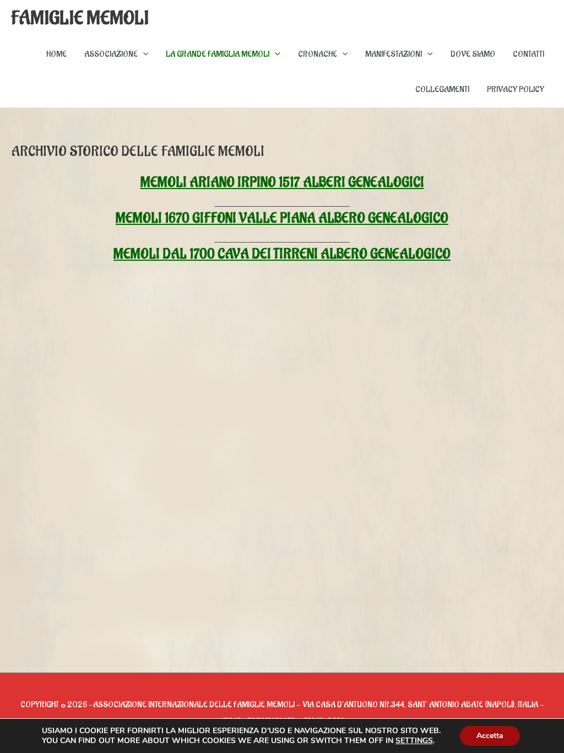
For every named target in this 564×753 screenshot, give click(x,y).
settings (414, 741)
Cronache (317, 54)
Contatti (528, 54)
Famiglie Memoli (80, 18)
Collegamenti (442, 89)
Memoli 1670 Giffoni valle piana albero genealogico (282, 218)
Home (56, 54)
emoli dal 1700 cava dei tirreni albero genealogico (287, 254)
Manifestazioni (393, 54)
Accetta (489, 735)
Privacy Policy (515, 89)
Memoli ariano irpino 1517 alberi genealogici (282, 182)
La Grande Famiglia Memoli (217, 54)
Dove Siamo (473, 54)
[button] (143, 54)
